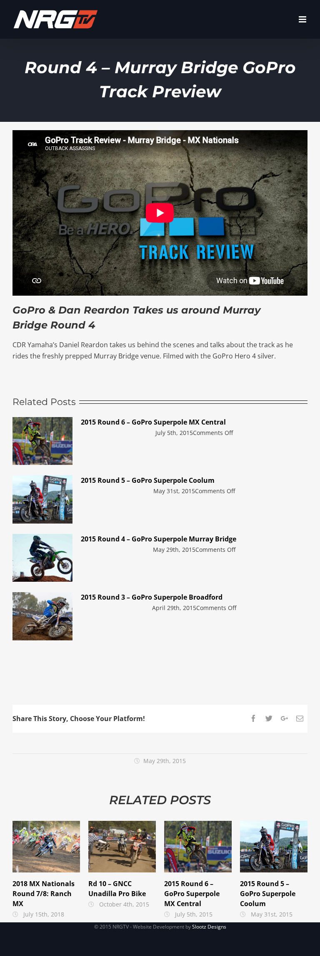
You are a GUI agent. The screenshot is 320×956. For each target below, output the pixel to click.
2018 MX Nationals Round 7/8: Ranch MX (46, 846)
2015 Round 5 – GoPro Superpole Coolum (148, 480)
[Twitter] (268, 718)
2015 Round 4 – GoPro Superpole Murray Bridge (158, 538)
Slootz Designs (209, 926)
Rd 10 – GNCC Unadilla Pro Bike (122, 846)
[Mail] (299, 718)
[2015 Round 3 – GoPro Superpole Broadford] (42, 616)
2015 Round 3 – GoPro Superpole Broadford (151, 597)
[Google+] (284, 718)
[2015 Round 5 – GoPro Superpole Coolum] (42, 499)
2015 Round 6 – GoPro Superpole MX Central (153, 422)
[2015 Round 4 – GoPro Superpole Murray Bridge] (42, 558)
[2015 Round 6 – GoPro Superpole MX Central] (42, 441)
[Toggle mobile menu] (303, 19)
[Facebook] (253, 718)
